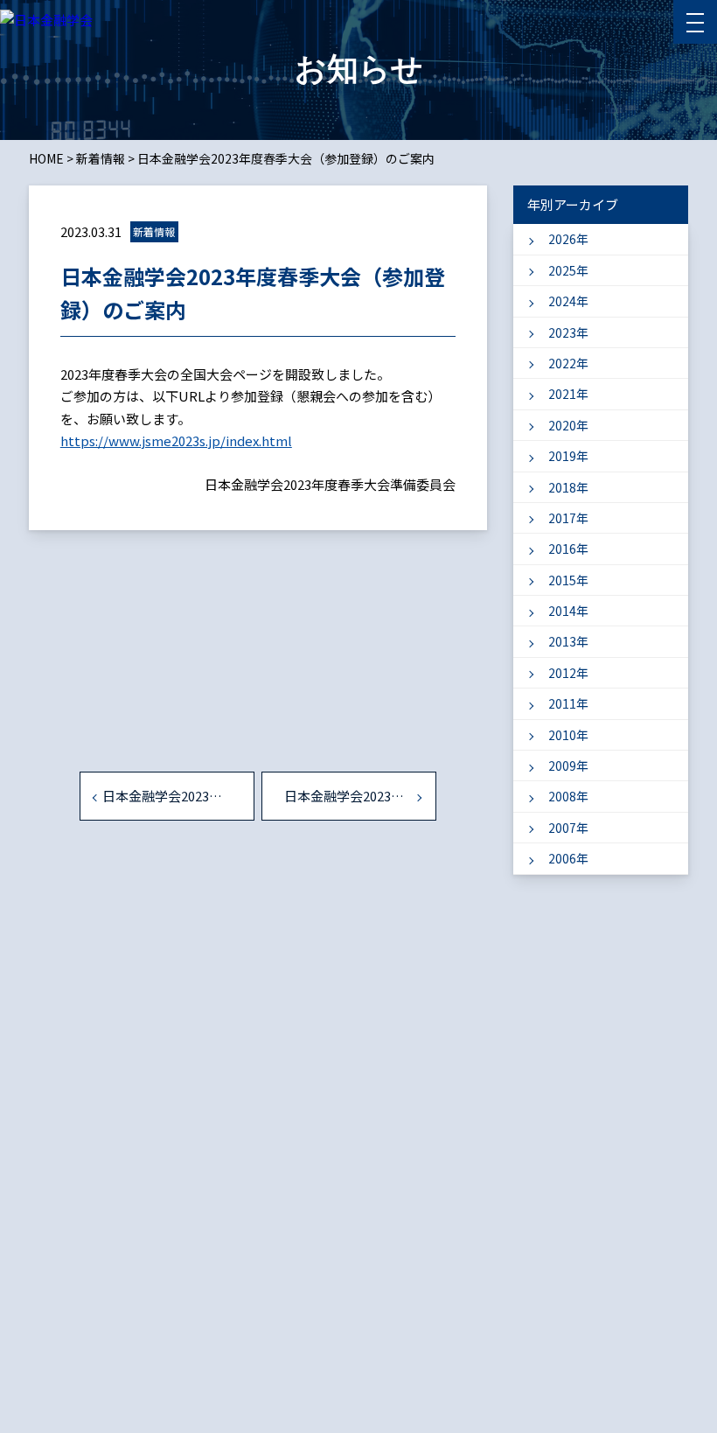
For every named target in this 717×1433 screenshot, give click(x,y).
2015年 (568, 580)
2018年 (568, 487)
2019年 (568, 456)
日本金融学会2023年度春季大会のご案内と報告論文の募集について (178, 795)
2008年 (568, 796)
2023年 (568, 332)
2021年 (568, 393)
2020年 (568, 425)
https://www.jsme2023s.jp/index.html (176, 440)
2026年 (568, 239)
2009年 (568, 765)
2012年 (568, 673)
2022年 (568, 363)
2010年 (568, 735)
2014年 (568, 610)
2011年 (568, 703)
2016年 (568, 548)
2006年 (568, 858)
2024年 (568, 301)
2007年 (568, 827)
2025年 (568, 270)
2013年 (568, 641)
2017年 (568, 518)
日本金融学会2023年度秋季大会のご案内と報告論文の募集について (360, 795)
